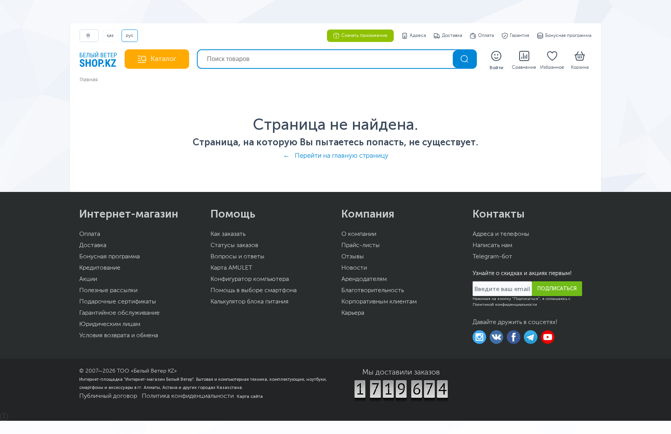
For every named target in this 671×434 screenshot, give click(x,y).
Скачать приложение (364, 35)
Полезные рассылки (108, 291)
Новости (354, 268)
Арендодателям (364, 279)
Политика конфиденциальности (188, 396)
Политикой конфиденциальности (505, 304)
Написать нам (492, 245)
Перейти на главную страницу (341, 156)
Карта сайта (250, 396)
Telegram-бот (492, 257)
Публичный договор (108, 396)
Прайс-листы (360, 245)
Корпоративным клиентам (379, 302)
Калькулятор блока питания (249, 302)
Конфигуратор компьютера (249, 279)
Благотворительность (372, 291)
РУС (130, 35)
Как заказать (227, 234)
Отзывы (352, 257)
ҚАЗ (110, 35)
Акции (88, 279)
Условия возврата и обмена (118, 336)
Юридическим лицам (109, 324)
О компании (358, 234)
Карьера (352, 313)
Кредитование (99, 268)
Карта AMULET (231, 268)
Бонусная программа (568, 35)
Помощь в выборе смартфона (253, 291)
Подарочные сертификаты (117, 302)
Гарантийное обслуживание (119, 313)
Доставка (452, 35)
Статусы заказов (234, 245)
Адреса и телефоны (501, 234)
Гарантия (519, 35)
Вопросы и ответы (237, 257)
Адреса (418, 35)
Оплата (486, 35)
